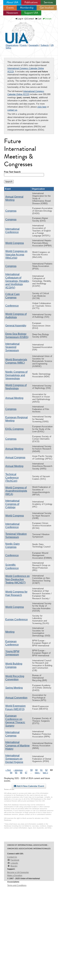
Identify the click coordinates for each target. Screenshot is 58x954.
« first (8, 770)
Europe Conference (16, 619)
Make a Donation (14, 875)
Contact (30, 19)
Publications (31, 2)
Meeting (10, 631)
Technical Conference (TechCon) (12, 477)
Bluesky (13, 866)
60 (36, 770)
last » (45, 772)
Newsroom (12, 13)
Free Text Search (12, 172)
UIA (16, 31)
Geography (34, 45)
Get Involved (46, 8)
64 (11, 772)
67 (26, 772)
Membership (27, 8)
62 (46, 770)
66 (21, 772)
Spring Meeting (14, 687)
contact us (12, 110)
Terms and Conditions (16, 885)
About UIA (12, 2)
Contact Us (12, 857)
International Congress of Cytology (12, 504)
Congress (10, 210)
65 (16, 772)
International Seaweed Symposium (12, 347)
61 (41, 770)
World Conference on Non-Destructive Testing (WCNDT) (17, 579)
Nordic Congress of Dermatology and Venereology (16, 375)
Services (48, 2)
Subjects (45, 45)
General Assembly (15, 325)
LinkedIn (14, 863)
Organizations (12, 45)
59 (31, 770)
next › (37, 772)
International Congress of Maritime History (17, 745)
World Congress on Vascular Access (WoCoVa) (16, 254)
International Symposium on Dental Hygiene (14, 758)
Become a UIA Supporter (18, 872)
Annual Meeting (14, 398)
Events (10, 8)
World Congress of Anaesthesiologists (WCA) (16, 491)
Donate (48, 19)
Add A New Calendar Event (30, 786)
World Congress (14, 243)
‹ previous (18, 770)
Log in (20, 19)
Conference (12, 305)
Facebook (14, 860)
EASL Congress (14, 429)
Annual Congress (15, 457)
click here (41, 107)
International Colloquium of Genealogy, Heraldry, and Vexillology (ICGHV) (17, 281)
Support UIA (31, 13)
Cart (39, 19)
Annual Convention (16, 697)
